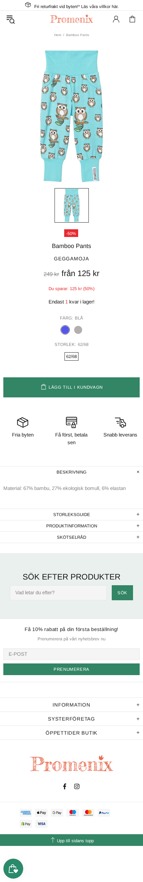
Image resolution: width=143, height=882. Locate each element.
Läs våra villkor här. (100, 6)
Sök (122, 592)
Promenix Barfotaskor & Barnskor (71, 18)
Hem (57, 35)
